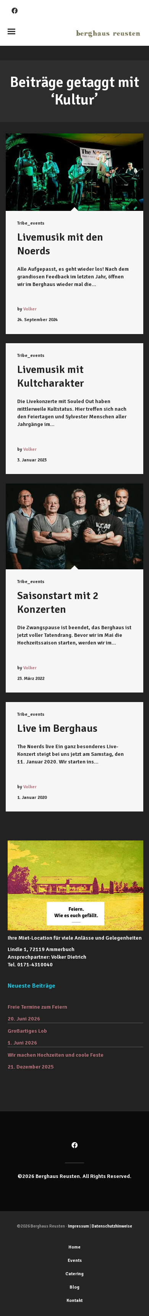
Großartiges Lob (27, 1031)
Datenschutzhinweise (112, 1226)
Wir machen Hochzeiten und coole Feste (56, 1055)
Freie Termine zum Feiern (37, 1007)
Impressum (78, 1226)
